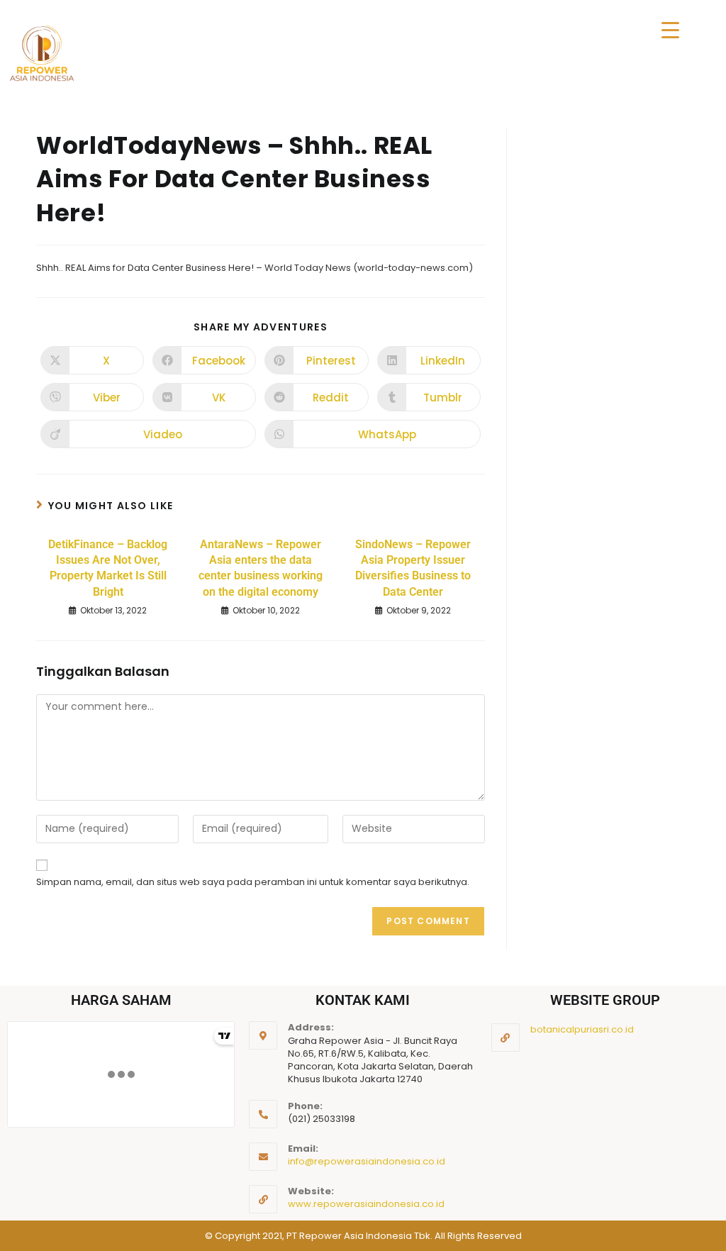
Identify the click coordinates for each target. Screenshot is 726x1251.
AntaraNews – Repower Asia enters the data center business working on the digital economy (261, 568)
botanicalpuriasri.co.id (582, 1029)
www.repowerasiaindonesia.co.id (366, 1204)
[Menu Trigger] (670, 30)
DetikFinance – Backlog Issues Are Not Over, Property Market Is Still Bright (107, 568)
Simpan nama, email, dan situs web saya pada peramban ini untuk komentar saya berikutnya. (252, 882)
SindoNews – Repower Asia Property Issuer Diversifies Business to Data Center (413, 568)
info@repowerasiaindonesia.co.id (366, 1161)
